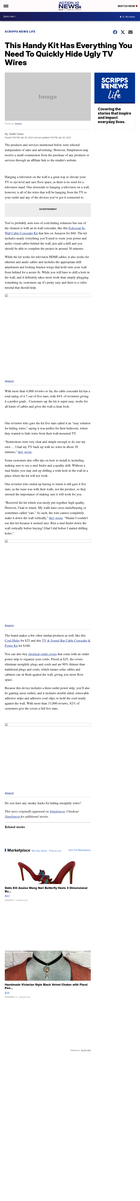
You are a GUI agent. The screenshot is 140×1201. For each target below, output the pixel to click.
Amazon (9, 381)
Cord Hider (12, 640)
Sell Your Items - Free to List (46, 851)
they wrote (25, 452)
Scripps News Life (20, 31)
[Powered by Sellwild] (86, 1050)
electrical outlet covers (42, 654)
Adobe (18, 123)
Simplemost (57, 811)
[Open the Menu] (6, 6)
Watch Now (127, 6)
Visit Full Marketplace (79, 850)
